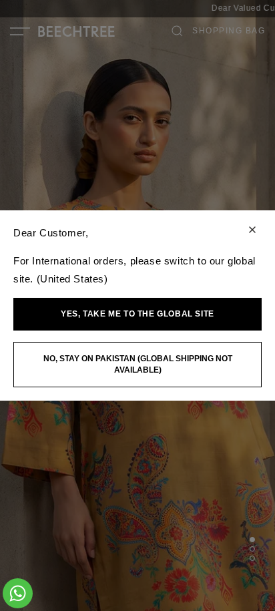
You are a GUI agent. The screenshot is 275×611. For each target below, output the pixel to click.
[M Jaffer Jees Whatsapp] (18, 593)
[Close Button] (252, 231)
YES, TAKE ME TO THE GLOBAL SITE (137, 314)
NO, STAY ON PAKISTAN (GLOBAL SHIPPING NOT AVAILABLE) (137, 364)
